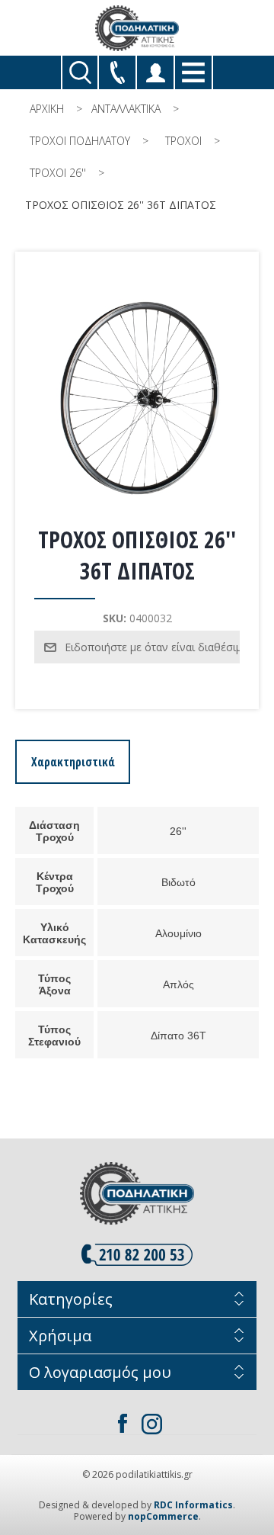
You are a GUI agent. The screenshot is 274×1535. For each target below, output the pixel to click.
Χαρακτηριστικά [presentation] (73, 761)
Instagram (151, 1423)
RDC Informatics (193, 1504)
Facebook (122, 1423)
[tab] (72, 762)
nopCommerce (163, 1516)
